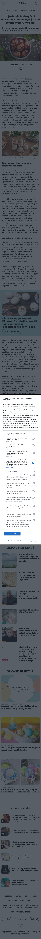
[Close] (37, 398)
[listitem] (20, 434)
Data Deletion (9, 541)
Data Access (20, 541)
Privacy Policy (31, 541)
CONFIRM (12, 533)
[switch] (33, 439)
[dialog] (20, 470)
